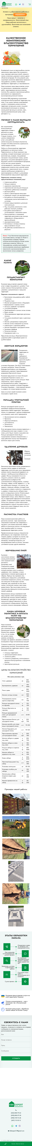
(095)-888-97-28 (16, 1115)
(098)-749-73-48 (16, 1118)
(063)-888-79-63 (16, 1113)
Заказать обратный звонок (17, 1144)
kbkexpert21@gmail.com (17, 1131)
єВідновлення (20, 14)
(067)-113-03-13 (16, 1120)
